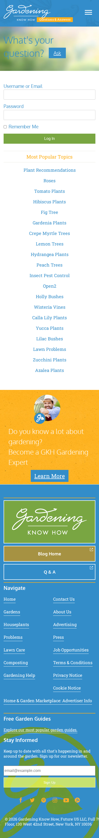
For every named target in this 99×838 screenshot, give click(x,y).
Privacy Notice (67, 675)
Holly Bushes (49, 296)
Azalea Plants (49, 370)
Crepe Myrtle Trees (49, 233)
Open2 (49, 286)
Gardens (12, 612)
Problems (13, 637)
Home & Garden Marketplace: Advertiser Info (48, 700)
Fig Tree (49, 212)
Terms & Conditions (73, 662)
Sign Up (49, 782)
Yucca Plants (49, 328)
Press (58, 637)
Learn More (49, 475)
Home (10, 599)
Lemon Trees (49, 244)
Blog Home (49, 553)
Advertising (65, 624)
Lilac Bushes (49, 339)
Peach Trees (49, 265)
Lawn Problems (49, 349)
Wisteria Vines (49, 307)
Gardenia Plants (49, 223)
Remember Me (23, 127)
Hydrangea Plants (49, 254)
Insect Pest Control (50, 275)
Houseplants (16, 624)
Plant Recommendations (50, 170)
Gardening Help (19, 675)
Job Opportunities (71, 650)
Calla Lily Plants (49, 317)
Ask (57, 53)
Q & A (50, 572)
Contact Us (64, 599)
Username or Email (23, 86)
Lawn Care (14, 650)
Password (14, 106)
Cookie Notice (67, 688)
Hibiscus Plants (49, 202)
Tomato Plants (49, 191)
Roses (49, 180)
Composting (16, 662)
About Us (62, 612)
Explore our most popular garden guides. (40, 729)
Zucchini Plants (49, 360)
